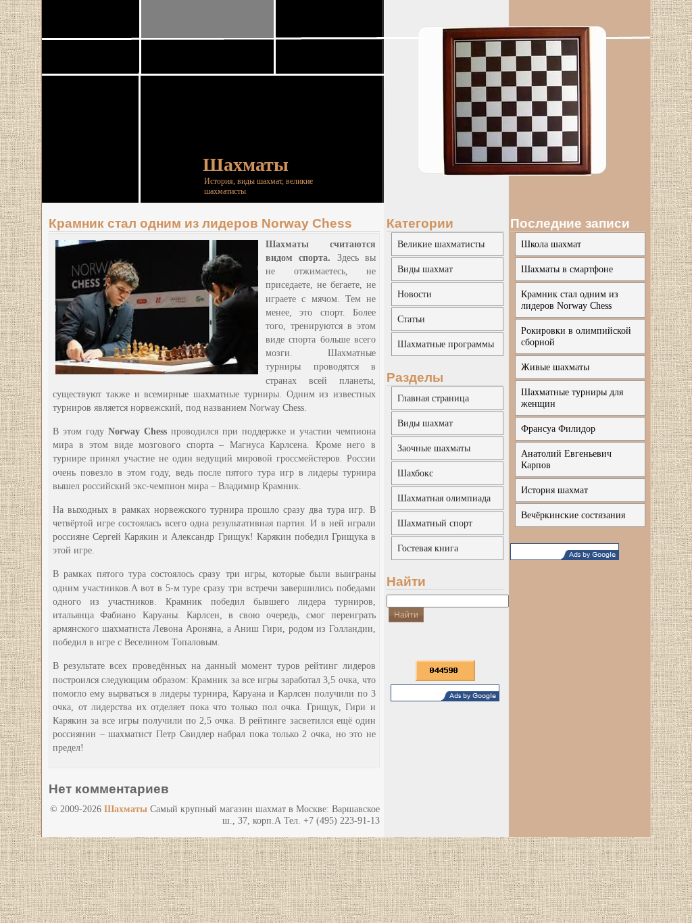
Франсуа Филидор (558, 428)
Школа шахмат (551, 244)
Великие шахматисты (441, 244)
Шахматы (246, 164)
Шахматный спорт (434, 523)
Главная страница (433, 398)
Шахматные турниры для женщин (572, 397)
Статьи (411, 319)
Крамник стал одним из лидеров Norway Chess (200, 223)
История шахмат (554, 489)
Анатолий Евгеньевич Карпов (566, 459)
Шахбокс (415, 473)
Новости (414, 294)
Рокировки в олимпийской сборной (576, 336)
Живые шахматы (555, 366)
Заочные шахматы (433, 448)
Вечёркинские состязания (573, 514)
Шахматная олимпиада (444, 498)
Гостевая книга (427, 548)
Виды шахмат (425, 269)
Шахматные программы (445, 344)
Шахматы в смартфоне (567, 269)
